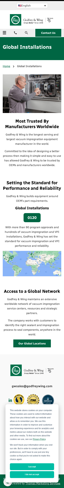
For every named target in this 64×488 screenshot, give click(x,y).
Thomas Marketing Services (42, 483)
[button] (32, 5)
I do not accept (32, 474)
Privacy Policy (39, 439)
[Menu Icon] (4, 32)
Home (6, 66)
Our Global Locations (32, 343)
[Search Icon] (26, 33)
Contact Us (48, 33)
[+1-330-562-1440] (15, 33)
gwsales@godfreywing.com (32, 386)
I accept (32, 467)
